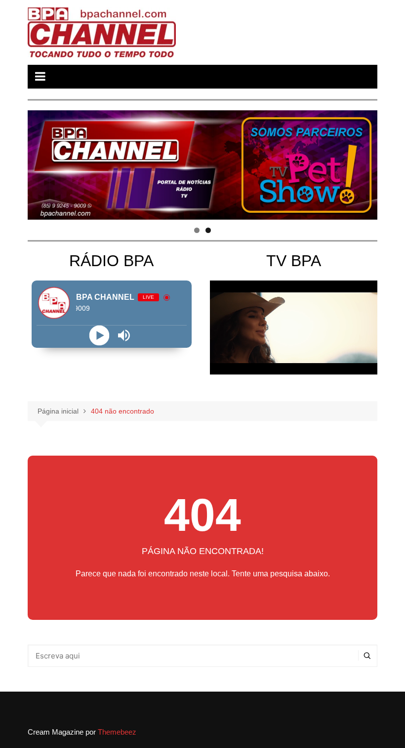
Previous (40, 162)
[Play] (99, 335)
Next (365, 162)
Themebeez (117, 732)
